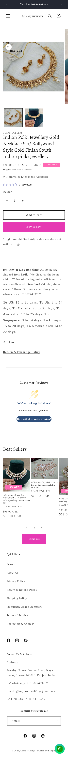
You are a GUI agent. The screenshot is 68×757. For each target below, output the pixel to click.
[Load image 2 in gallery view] (34, 117)
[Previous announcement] (6, 4)
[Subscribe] (56, 721)
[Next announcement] (61, 4)
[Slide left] (26, 528)
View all (34, 538)
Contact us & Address (20, 623)
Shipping (7, 169)
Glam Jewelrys (13, 133)
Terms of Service (17, 615)
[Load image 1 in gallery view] (13, 117)
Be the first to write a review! (34, 419)
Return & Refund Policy (22, 589)
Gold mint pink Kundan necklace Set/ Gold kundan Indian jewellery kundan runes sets (16, 499)
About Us (13, 572)
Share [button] (11, 342)
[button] (8, 16)
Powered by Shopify (46, 750)
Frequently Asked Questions (25, 606)
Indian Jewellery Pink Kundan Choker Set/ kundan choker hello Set (44, 485)
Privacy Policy (16, 581)
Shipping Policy (17, 598)
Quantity (8, 191)
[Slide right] (42, 528)
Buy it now (34, 226)
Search (11, 564)
